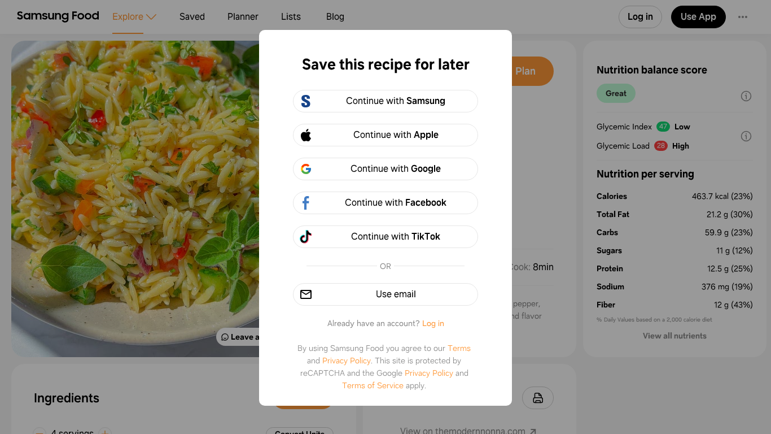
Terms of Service (373, 385)
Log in (433, 323)
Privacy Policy (346, 360)
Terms (459, 348)
